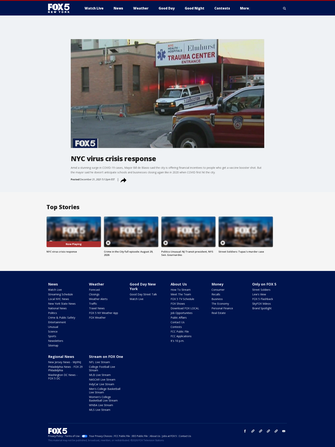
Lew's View (259, 294)
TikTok (260, 431)
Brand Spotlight (262, 308)
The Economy (220, 303)
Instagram (253, 431)
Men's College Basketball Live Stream (104, 390)
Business (217, 299)
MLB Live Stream (100, 375)
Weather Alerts (98, 299)
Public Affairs (179, 317)
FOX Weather (97, 317)
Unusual (53, 327)
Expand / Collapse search (284, 8)
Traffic (93, 303)
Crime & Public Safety (61, 317)
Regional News (61, 356)
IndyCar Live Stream (101, 384)
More (244, 8)
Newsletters (55, 341)
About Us (179, 284)
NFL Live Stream (99, 362)
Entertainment (57, 322)
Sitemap (53, 345)
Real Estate (219, 313)
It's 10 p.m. (177, 341)
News (53, 284)
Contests (176, 327)
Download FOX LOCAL (185, 308)
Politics (52, 313)
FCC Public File (180, 331)
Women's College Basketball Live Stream (103, 398)
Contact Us (178, 322)
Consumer (218, 289)
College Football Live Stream (102, 368)
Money (217, 284)
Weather (96, 284)
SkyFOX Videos (261, 303)
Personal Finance (222, 308)
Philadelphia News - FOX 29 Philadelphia (65, 368)
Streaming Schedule (60, 294)
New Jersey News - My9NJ (64, 362)
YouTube (268, 431)
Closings (94, 294)
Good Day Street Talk (143, 294)
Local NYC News (58, 299)
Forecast (94, 289)
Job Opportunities (182, 313)
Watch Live (55, 289)
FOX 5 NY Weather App (103, 313)
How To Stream (181, 289)
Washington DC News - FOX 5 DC (62, 376)
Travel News (97, 308)
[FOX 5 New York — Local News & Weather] (61, 8)
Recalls (216, 294)
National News (57, 308)
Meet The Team (181, 294)
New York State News (62, 303)
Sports (52, 336)
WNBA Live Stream (101, 405)
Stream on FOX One (106, 356)
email (284, 431)
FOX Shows (178, 303)
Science (53, 331)
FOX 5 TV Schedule (182, 299)
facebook (245, 431)
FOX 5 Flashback (262, 299)
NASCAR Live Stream (102, 379)
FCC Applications (181, 336)
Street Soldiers (261, 289)
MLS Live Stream (99, 410)
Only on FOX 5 (264, 284)
